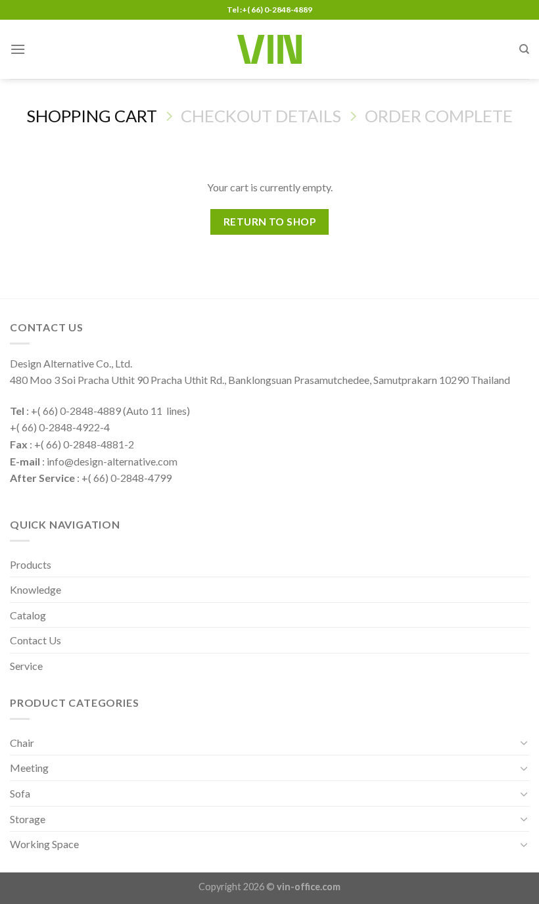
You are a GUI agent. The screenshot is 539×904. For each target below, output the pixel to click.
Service (26, 665)
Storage (27, 819)
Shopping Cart (91, 116)
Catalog (28, 615)
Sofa (20, 793)
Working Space (44, 844)
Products (30, 564)
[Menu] (18, 49)
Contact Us (35, 640)
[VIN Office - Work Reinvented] (269, 49)
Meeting (29, 767)
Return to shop (269, 221)
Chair (22, 742)
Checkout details (261, 116)
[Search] (524, 49)
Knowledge (35, 589)
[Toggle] (524, 742)
